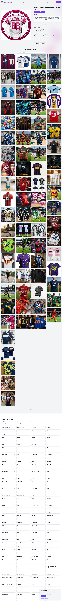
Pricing (46, 2)
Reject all (48, 596)
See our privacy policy (44, 598)
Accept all (43, 596)
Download (43, 43)
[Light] (51, 2)
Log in (54, 2)
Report (43, 29)
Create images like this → (39, 11)
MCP (43, 2)
